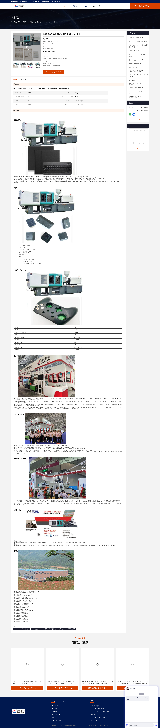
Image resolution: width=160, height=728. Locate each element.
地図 (53, 718)
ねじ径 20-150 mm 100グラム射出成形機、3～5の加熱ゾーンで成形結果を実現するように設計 (62, 682)
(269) (138, 46)
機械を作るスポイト (96, 721)
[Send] (155, 725)
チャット (138, 119)
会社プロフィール (56, 706)
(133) (137, 55)
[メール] (134, 114)
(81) (136, 60)
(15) (136, 80)
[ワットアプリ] (130, 114)
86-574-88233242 (57, 1)
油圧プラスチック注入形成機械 (67, 629)
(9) (138, 92)
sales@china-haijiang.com (41, 1)
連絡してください (56, 715)
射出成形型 (94, 715)
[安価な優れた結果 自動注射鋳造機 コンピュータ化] (27, 47)
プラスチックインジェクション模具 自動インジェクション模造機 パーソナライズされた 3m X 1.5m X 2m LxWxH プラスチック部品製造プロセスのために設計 (132, 683)
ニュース (87, 6)
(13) (138, 75)
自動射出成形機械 (22, 22)
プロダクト (65, 6)
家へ (12, 22)
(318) (134, 50)
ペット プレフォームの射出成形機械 (100, 712)
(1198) (136, 37)
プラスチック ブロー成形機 (98, 718)
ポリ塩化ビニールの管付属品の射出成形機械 (44, 629)
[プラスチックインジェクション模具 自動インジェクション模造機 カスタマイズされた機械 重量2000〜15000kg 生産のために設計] (97, 664)
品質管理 (54, 712)
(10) (133, 67)
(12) (135, 63)
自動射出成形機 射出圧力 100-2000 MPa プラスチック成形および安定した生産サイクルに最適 (27, 682)
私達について (77, 6)
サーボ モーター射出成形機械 (21, 629)
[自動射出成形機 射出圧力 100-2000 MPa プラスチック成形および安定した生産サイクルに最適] (27, 664)
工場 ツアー (55, 709)
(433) (138, 41)
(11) (135, 97)
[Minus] (156, 689)
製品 (15, 22)
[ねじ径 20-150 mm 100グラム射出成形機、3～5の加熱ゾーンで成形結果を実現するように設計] (62, 664)
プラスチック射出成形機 (97, 709)
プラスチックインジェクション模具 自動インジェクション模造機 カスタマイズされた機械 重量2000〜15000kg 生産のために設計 (97, 683)
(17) (136, 71)
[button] (39, 65)
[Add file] (127, 725)
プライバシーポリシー (58, 721)
